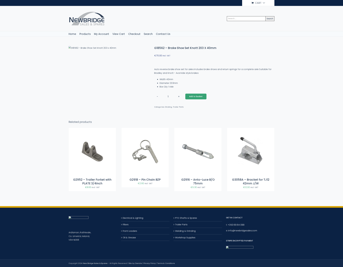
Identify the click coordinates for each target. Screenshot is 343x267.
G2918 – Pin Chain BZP (145, 180)
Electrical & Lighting (133, 218)
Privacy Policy (149, 263)
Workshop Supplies (185, 237)
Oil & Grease (129, 237)
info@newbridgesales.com (242, 230)
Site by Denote (135, 263)
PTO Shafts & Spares (186, 218)
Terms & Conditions (166, 263)
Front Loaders (130, 231)
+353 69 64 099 (236, 224)
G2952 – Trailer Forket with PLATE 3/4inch (92, 181)
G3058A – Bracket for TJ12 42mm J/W (250, 181)
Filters (126, 224)
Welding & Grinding (185, 231)
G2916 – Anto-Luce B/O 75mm (198, 181)
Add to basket (196, 96)
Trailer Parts (178, 107)
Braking (168, 107)
